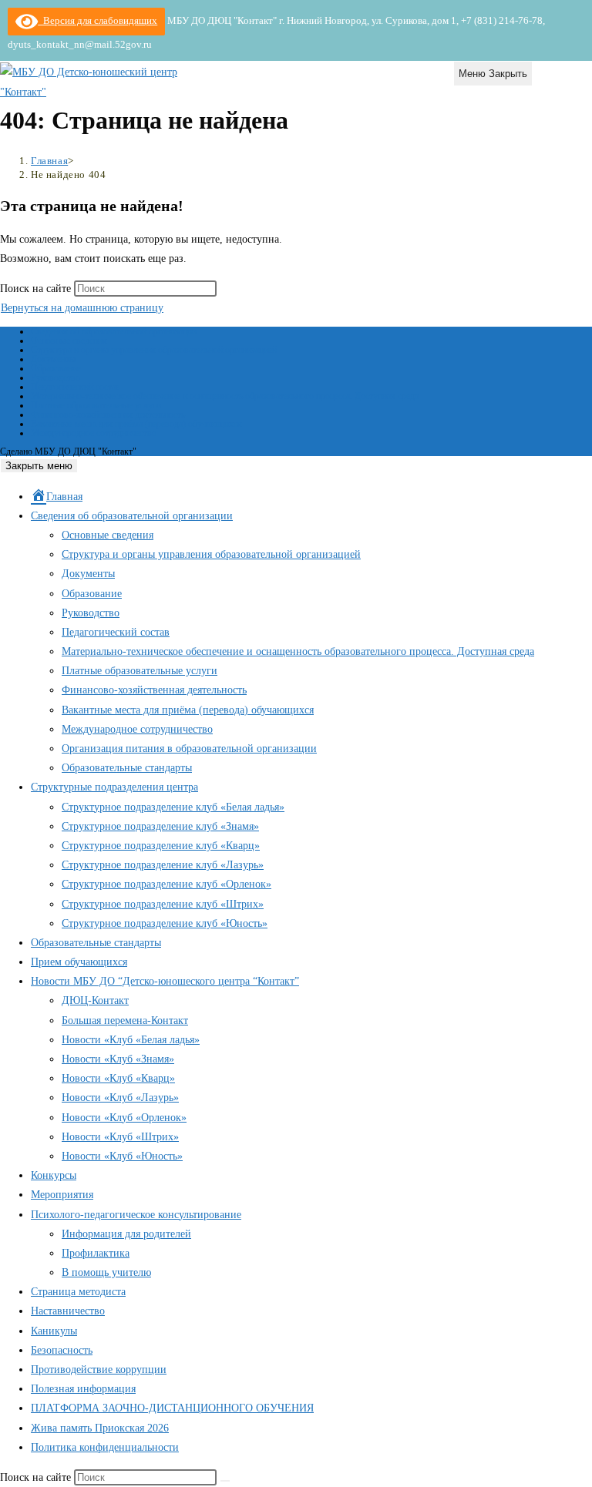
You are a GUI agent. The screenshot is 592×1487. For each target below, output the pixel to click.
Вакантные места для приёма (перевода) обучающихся (136, 423)
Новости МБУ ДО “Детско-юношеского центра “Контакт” (165, 981)
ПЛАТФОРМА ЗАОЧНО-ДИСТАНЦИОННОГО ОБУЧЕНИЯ (172, 1408)
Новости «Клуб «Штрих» (120, 1137)
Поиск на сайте (37, 288)
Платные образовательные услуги (96, 405)
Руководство (55, 377)
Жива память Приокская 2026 (100, 1428)
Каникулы (54, 1331)
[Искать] (225, 1480)
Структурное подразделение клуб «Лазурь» (163, 865)
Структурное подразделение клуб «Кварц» (161, 845)
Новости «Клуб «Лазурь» (120, 1097)
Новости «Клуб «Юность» (122, 1156)
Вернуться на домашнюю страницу (82, 308)
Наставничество (68, 1311)
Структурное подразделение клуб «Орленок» (166, 884)
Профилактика (96, 1253)
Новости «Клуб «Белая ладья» (131, 1040)
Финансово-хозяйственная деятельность (108, 414)
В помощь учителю (106, 1272)
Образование (56, 368)
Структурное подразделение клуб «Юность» (164, 923)
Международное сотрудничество (93, 433)
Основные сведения (69, 340)
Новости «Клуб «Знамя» (118, 1059)
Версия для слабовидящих (97, 20)
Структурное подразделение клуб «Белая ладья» (173, 807)
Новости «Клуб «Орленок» (124, 1117)
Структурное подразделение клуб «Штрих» (163, 904)
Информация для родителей (126, 1234)
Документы (53, 359)
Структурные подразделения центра (114, 787)
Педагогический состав (75, 386)
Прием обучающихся (79, 962)
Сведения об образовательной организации (114, 331)
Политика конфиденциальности (105, 1447)
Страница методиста (78, 1291)
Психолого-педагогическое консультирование (136, 1214)
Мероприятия (62, 1194)
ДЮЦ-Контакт (95, 1000)
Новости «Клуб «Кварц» (118, 1078)
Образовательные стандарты (127, 768)
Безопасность (61, 1350)
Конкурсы (53, 1175)
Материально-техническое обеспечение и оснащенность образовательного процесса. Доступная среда (225, 396)
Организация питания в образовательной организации (189, 748)
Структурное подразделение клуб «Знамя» (160, 826)
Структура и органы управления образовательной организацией (154, 349)
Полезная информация (83, 1389)
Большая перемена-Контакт (125, 1020)
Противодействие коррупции (98, 1369)
